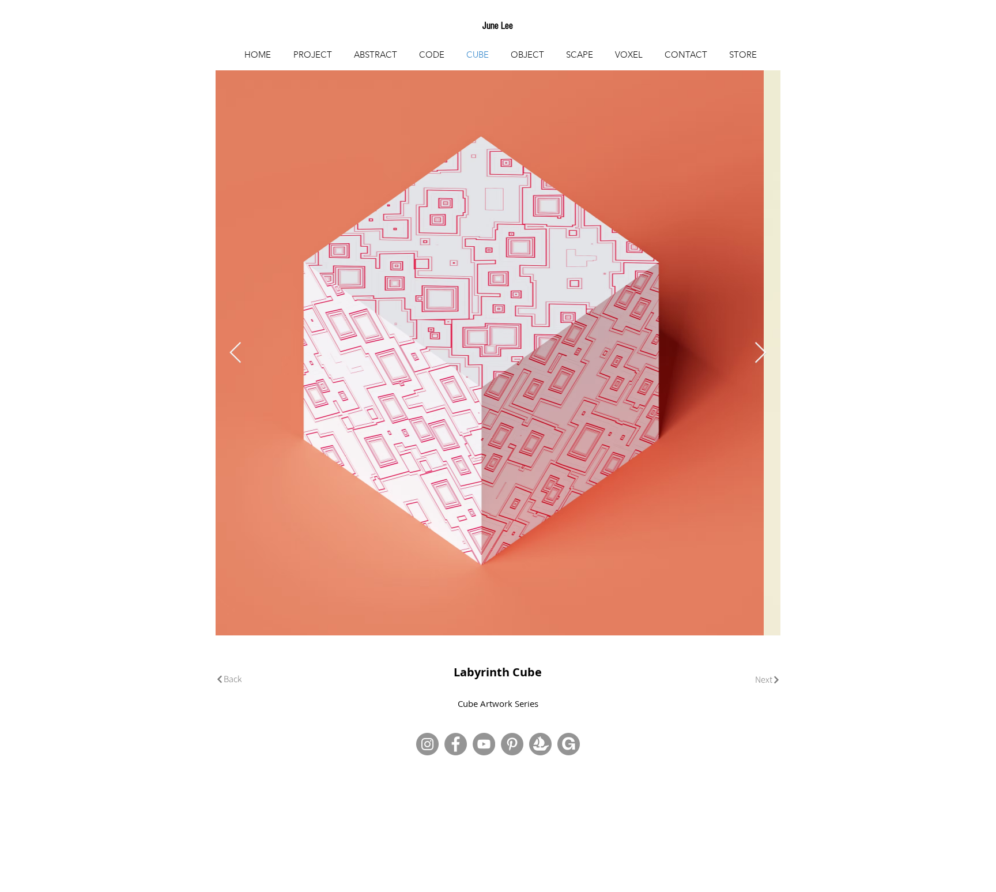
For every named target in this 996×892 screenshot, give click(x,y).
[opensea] (540, 744)
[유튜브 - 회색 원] (484, 744)
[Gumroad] (568, 744)
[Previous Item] (235, 353)
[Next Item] (760, 353)
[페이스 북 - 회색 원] (455, 744)
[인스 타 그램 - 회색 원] (427, 744)
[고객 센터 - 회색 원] (512, 744)
